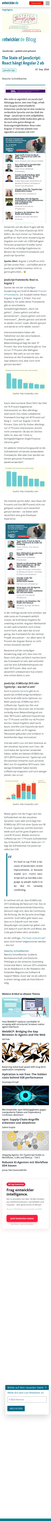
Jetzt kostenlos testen (22, 1218)
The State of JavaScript (33, 938)
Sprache (24, 691)
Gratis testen (36, 3)
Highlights (7, 9)
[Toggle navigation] (11, 3)
